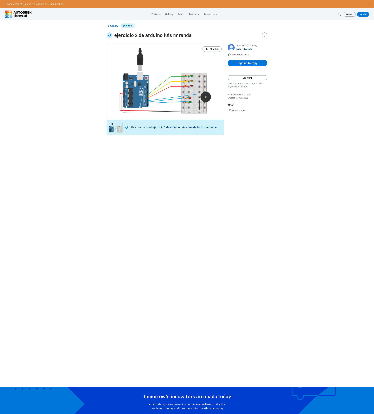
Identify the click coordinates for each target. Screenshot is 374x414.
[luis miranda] (231, 47)
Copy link (247, 77)
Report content (239, 110)
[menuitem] (156, 14)
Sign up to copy (247, 63)
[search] (339, 14)
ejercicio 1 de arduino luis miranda (174, 127)
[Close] (370, 4)
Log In (349, 14)
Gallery (114, 25)
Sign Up (363, 14)
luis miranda (209, 127)
